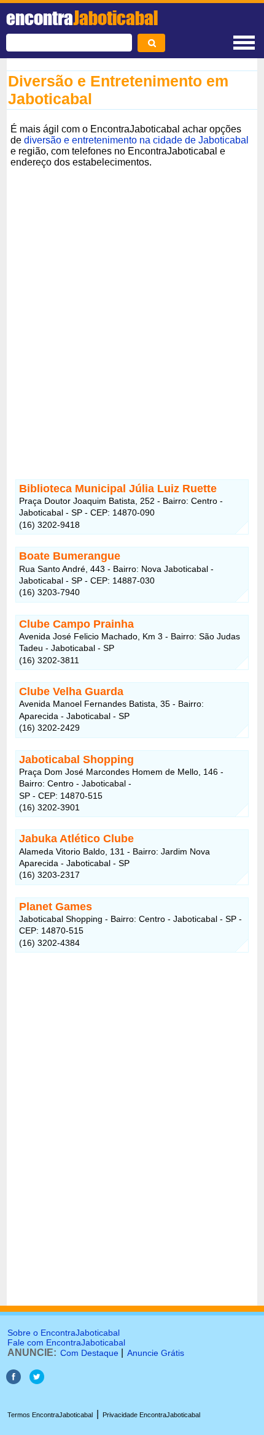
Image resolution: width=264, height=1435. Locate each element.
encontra (82, 17)
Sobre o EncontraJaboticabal (63, 1333)
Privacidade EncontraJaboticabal (151, 1414)
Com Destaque (89, 1353)
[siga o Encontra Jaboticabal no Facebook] (13, 1381)
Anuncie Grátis (155, 1353)
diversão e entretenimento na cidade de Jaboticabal (136, 140)
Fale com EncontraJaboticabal (66, 1342)
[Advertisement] (132, 303)
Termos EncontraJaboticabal (50, 1414)
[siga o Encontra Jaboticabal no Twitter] (36, 1381)
